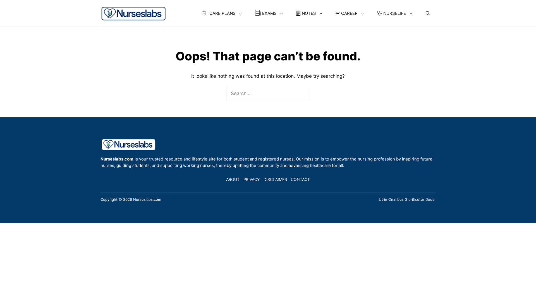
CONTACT (300, 179)
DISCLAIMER (275, 179)
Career (349, 13)
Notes (309, 13)
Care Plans (222, 13)
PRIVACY (251, 179)
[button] (428, 13)
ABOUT (233, 179)
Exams (269, 13)
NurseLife (394, 13)
